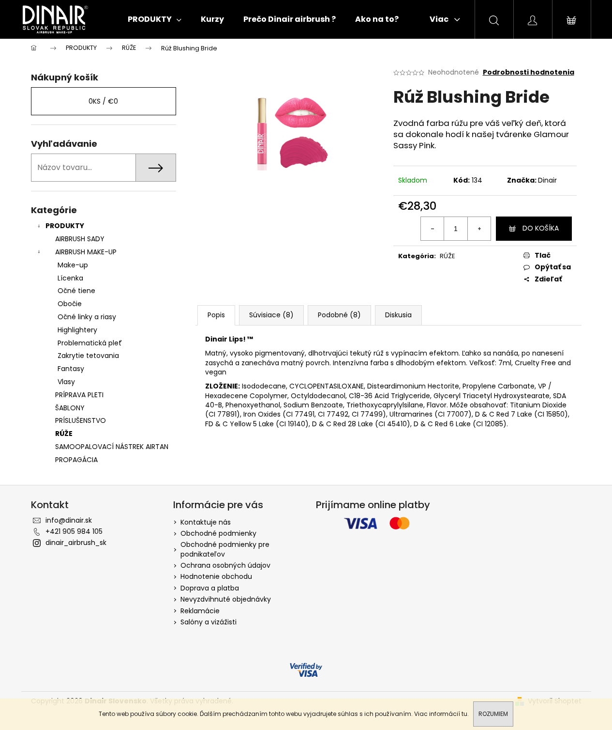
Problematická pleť (90, 343)
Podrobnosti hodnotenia (528, 72)
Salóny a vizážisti (208, 622)
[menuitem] (154, 19)
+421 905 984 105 (74, 531)
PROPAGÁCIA (76, 460)
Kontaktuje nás (205, 522)
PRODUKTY (64, 226)
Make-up (73, 265)
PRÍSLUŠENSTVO (80, 420)
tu (464, 714)
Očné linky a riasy (87, 317)
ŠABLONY (70, 408)
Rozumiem (493, 714)
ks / (103, 101)
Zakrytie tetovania (88, 355)
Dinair (547, 180)
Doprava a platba (209, 588)
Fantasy (71, 368)
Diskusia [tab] (398, 315)
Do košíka (540, 228)
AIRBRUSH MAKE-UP (86, 252)
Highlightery (77, 330)
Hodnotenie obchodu (216, 576)
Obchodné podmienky (218, 533)
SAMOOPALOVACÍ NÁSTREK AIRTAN (111, 446)
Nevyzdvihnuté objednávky (225, 599)
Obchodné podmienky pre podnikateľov (224, 549)
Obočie (70, 304)
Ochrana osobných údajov (225, 565)
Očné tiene (76, 290)
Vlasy (66, 382)
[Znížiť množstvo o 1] (432, 228)
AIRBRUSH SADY (79, 239)
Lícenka (70, 278)
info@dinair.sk (68, 520)
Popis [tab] (216, 315)
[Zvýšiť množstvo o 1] (479, 228)
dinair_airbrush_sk (75, 542)
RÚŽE (64, 433)
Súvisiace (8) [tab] (271, 315)
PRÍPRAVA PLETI (79, 395)
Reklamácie (200, 611)
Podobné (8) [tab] (339, 315)
